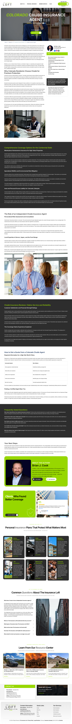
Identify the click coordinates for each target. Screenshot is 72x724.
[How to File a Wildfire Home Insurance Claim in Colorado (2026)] (36, 660)
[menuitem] (22, 4)
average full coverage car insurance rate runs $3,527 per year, (17, 196)
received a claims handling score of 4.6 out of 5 (49, 311)
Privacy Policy (30, 720)
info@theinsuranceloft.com (11, 692)
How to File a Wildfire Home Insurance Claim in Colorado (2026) (35, 670)
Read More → (6, 676)
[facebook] (55, 51)
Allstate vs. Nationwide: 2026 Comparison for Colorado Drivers (13, 670)
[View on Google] (40, 513)
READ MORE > (16, 556)
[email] (59, 51)
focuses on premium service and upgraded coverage (21, 50)
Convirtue (61, 720)
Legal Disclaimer (37, 720)
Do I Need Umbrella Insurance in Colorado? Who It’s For (55, 670)
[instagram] (57, 51)
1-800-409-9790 (15, 689)
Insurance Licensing (48, 720)
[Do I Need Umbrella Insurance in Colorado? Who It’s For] (58, 660)
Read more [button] (41, 509)
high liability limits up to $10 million (12, 193)
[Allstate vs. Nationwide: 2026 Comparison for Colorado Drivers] (13, 660)
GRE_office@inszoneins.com (11, 694)
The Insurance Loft (23, 720)
